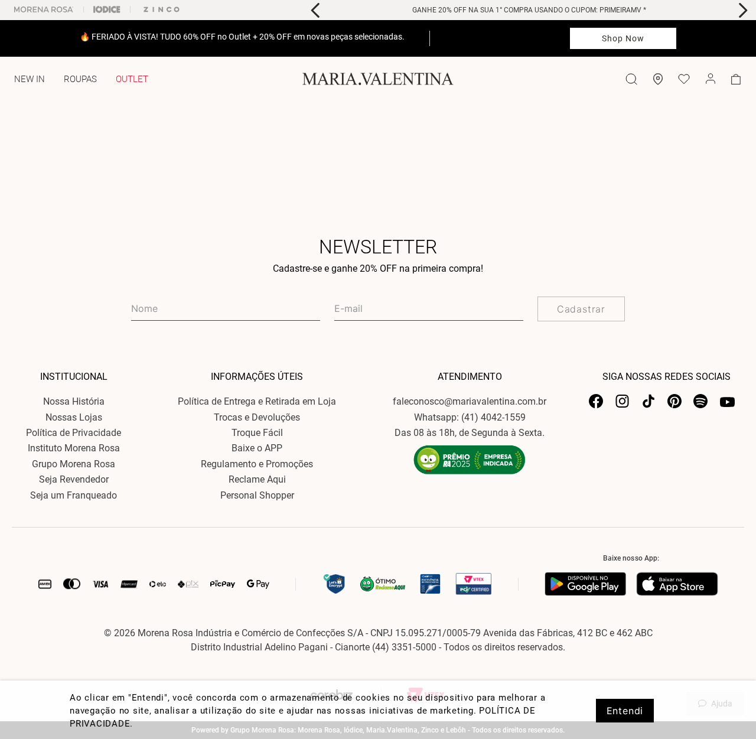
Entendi (625, 711)
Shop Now (623, 38)
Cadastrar (581, 309)
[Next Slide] (743, 10)
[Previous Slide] (316, 10)
